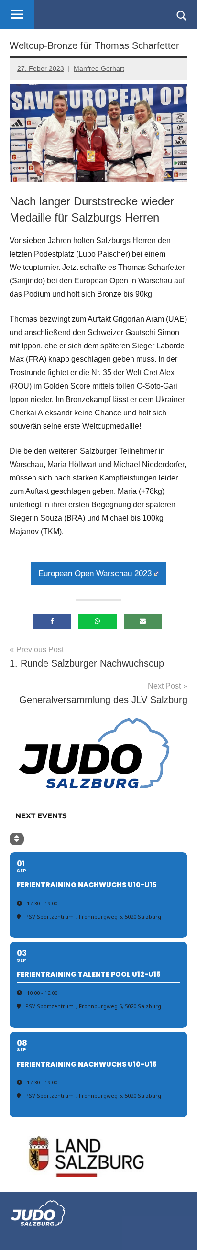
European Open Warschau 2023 (95, 573)
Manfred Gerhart (99, 68)
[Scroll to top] (177, 1230)
